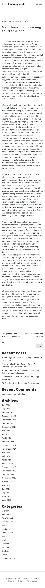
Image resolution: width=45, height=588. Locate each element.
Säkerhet (5, 543)
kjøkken (13, 121)
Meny (38, 4)
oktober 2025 (8, 423)
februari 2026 (8, 412)
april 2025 (6, 438)
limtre (21, 313)
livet (4, 540)
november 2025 (9, 420)
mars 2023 (6, 500)
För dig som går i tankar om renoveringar (20, 383)
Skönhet (5, 547)
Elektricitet (6, 514)
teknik (4, 554)
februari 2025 (8, 441)
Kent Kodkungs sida (13, 4)
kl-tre (33, 210)
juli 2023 (6, 485)
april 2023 (6, 496)
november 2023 (9, 471)
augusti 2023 (8, 482)
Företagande (7, 522)
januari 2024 (7, 463)
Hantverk (6, 529)
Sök (3, 342)
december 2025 (9, 416)
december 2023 (9, 467)
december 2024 (9, 445)
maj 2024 (6, 456)
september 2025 (9, 427)
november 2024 (9, 449)
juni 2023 (6, 489)
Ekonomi (5, 511)
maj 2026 (6, 409)
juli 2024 (6, 452)
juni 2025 (6, 434)
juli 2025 (6, 430)
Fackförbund (7, 518)
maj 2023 (6, 493)
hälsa (4, 525)
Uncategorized (8, 558)
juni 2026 (6, 405)
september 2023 (9, 478)
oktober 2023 (8, 474)
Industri (5, 536)
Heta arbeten (7, 533)
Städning (5, 551)
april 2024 (6, 460)
